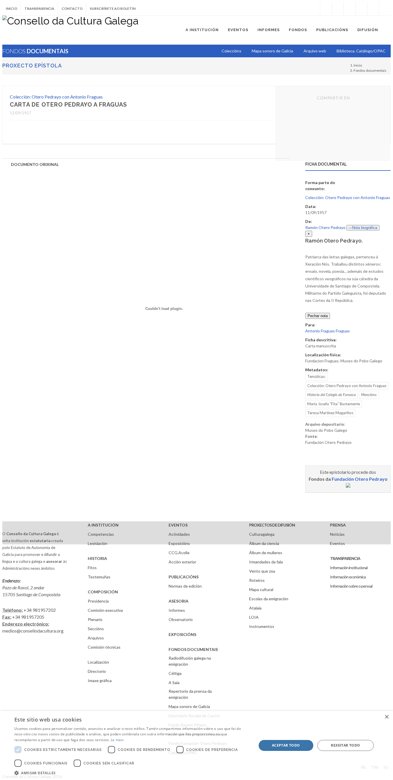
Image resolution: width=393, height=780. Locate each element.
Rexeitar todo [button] (345, 745)
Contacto (72, 8)
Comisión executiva (105, 610)
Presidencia (98, 601)
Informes (177, 610)
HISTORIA (97, 558)
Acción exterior (182, 561)
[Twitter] (338, 8)
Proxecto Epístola (32, 66)
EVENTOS (178, 524)
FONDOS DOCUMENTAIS (193, 649)
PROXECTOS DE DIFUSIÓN (272, 524)
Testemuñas (99, 576)
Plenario (95, 619)
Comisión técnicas (104, 647)
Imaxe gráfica (100, 680)
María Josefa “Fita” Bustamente (333, 404)
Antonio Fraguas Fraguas (327, 330)
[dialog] (196, 745)
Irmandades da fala (266, 561)
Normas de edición (185, 586)
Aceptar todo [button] (286, 745)
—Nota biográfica (362, 228)
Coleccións (231, 50)
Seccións (96, 628)
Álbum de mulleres (265, 552)
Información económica (348, 576)
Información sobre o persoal (351, 586)
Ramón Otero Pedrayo (325, 227)
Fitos (92, 567)
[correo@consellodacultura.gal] (385, 8)
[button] (131, 773)
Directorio (97, 671)
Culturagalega (261, 534)
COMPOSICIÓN (103, 591)
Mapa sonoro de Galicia (189, 706)
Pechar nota (318, 316)
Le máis (117, 739)
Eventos (337, 543)
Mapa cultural (261, 589)
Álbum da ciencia (264, 543)
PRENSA (338, 524)
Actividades (179, 534)
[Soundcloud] (349, 8)
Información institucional (348, 567)
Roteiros (257, 580)
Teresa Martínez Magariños (330, 412)
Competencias (101, 534)
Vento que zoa (262, 571)
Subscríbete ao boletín (113, 8)
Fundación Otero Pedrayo (360, 479)
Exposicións (179, 543)
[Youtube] (361, 8)
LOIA (254, 617)
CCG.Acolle (179, 552)
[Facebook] (326, 8)
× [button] (386, 717)
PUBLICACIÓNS (184, 576)
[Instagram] (314, 8)
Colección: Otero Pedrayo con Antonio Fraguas (56, 96)
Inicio (11, 8)
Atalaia (255, 607)
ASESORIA (178, 601)
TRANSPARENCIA (345, 558)
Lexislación (97, 543)
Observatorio (181, 619)
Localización (98, 662)
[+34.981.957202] (373, 8)
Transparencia (39, 8)
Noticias (337, 534)
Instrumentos (261, 626)
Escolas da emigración (268, 598)
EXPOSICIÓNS (182, 634)
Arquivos (96, 637)
